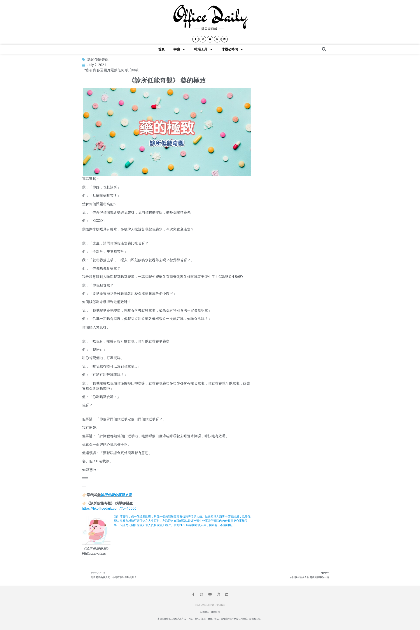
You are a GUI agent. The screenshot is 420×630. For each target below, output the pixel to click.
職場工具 (200, 49)
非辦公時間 (230, 49)
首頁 (161, 49)
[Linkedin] (224, 39)
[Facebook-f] (195, 39)
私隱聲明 (204, 612)
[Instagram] (203, 39)
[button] (324, 49)
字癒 (176, 49)
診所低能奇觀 (98, 60)
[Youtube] (210, 39)
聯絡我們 (215, 612)
